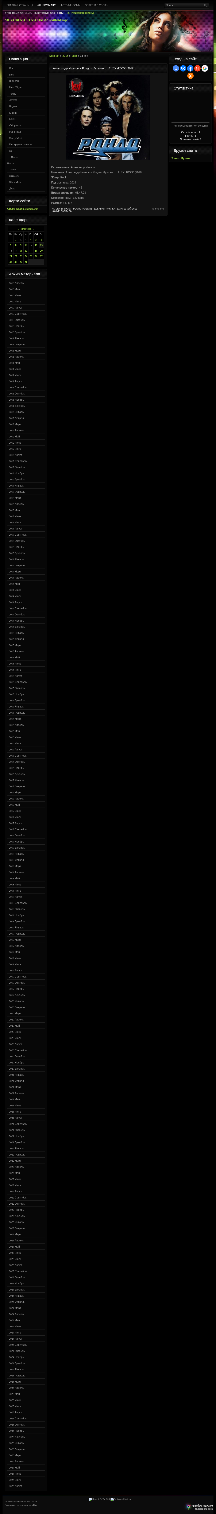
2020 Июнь (15, 1031)
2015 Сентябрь (18, 682)
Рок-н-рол (15, 131)
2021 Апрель (16, 1093)
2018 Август (15, 896)
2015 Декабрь (17, 700)
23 (21, 256)
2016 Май (14, 731)
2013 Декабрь (17, 553)
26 (36, 256)
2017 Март (15, 792)
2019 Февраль (17, 933)
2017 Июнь (15, 810)
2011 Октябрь (17, 393)
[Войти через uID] (176, 68)
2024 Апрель (16, 1314)
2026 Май (14, 1467)
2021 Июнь (15, 1105)
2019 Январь (16, 927)
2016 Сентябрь (18, 755)
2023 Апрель (16, 1240)
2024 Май (14, 1320)
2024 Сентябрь (18, 1344)
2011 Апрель (16, 356)
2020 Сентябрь (18, 1050)
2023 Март (15, 1234)
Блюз (12, 119)
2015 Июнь (15, 663)
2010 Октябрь (17, 319)
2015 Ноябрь (16, 694)
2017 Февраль (17, 786)
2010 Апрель (16, 283)
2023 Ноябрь (16, 1283)
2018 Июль (15, 890)
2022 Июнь (15, 1179)
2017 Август (15, 823)
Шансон (14, 81)
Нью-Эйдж (15, 87)
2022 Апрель (16, 1166)
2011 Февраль (17, 344)
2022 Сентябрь (18, 1197)
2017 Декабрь (17, 847)
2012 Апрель (16, 430)
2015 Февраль (17, 639)
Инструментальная (20, 144)
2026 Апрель (16, 1461)
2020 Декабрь (17, 1068)
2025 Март (15, 1381)
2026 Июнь (15, 1473)
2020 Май (14, 1025)
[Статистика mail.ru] (121, 1499)
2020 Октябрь (17, 1056)
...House (13, 157)
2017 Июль (15, 817)
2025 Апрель (16, 1387)
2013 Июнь (15, 516)
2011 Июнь (15, 369)
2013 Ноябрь (16, 547)
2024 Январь (16, 1295)
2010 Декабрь (17, 332)
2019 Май (14, 952)
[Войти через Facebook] (190, 68)
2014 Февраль (17, 565)
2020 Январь (16, 1001)
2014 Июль (15, 596)
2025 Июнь (15, 1400)
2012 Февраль (17, 418)
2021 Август (15, 1117)
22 (16, 256)
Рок (11, 68)
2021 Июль (15, 1111)
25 (31, 256)
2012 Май (14, 436)
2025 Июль (15, 1406)
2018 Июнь (15, 884)
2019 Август (15, 970)
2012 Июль (15, 448)
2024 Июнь (15, 1326)
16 (21, 250)
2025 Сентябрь (18, 1418)
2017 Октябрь (17, 835)
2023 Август (15, 1265)
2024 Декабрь (17, 1363)
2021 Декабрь (17, 1142)
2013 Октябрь (17, 540)
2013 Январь (16, 485)
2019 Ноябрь (16, 988)
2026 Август (15, 1486)
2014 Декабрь (17, 626)
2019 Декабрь (17, 995)
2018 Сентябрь (18, 903)
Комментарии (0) (62, 211)
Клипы (13, 112)
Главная (54, 55)
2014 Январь (16, 559)
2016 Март (15, 718)
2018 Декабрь (17, 921)
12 (36, 245)
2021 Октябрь (17, 1130)
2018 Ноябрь (16, 915)
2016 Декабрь (17, 774)
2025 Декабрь (17, 1436)
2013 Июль (15, 522)
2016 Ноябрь (16, 767)
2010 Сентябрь (18, 313)
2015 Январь (16, 632)
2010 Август (15, 307)
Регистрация (79, 13)
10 (26, 245)
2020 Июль (15, 1038)
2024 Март (15, 1308)
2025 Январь (16, 1369)
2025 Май (14, 1393)
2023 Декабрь (17, 1289)
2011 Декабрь (17, 405)
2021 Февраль (17, 1080)
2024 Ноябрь (16, 1357)
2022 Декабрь (17, 1216)
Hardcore (14, 175)
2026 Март (15, 1455)
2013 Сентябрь (18, 534)
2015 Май (14, 657)
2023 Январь (16, 1222)
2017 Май (14, 804)
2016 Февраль (17, 712)
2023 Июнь (15, 1252)
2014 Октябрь (17, 614)
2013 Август (15, 528)
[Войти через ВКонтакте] (183, 68)
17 (26, 250)
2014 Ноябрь (16, 620)
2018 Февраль (17, 860)
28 (10, 261)
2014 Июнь (15, 590)
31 (26, 261)
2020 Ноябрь (16, 1062)
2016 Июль (15, 743)
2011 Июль (15, 375)
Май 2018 (26, 228)
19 (36, 250)
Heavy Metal (15, 138)
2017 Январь (16, 780)
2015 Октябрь (17, 688)
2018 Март (15, 866)
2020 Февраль (17, 1007)
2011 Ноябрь (16, 399)
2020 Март (15, 1013)
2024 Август (15, 1338)
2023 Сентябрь (18, 1271)
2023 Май (14, 1246)
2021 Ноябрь (16, 1136)
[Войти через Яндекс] (197, 68)
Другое (13, 100)
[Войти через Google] (204, 68)
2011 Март (15, 350)
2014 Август (15, 602)
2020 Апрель (16, 1019)
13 (41, 245)
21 (10, 256)
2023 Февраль (17, 1228)
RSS (67, 13)
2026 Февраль (17, 1449)
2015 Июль (15, 669)
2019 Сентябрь (18, 976)
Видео (13, 106)
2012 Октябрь (17, 467)
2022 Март (15, 1160)
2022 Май (14, 1173)
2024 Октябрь (17, 1351)
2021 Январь (16, 1074)
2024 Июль (15, 1332)
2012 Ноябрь (16, 473)
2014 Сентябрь (18, 608)
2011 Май (14, 362)
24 (26, 256)
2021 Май (14, 1099)
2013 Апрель (16, 504)
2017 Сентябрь (18, 829)
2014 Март (15, 571)
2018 (65, 55)
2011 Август (15, 381)
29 (16, 261)
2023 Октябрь (17, 1277)
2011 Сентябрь (18, 387)
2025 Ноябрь (16, 1430)
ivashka (110, 209)
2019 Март (15, 939)
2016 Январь (16, 706)
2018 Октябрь (17, 909)
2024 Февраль (17, 1301)
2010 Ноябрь (16, 326)
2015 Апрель (16, 651)
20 (41, 250)
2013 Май (14, 510)
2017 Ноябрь (16, 841)
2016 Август (15, 749)
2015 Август (15, 675)
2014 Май (14, 583)
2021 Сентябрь (18, 1123)
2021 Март (15, 1087)
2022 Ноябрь (16, 1209)
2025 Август (15, 1412)
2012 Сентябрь (18, 461)
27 (41, 256)
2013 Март (15, 497)
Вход (90, 13)
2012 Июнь (15, 442)
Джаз (12, 188)
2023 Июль (15, 1258)
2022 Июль (15, 1185)
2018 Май (14, 878)
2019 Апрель (16, 945)
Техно (12, 93)
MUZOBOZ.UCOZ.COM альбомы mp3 (37, 19)
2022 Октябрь (17, 1203)
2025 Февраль (17, 1375)
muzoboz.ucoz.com (198, 1507)
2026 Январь (16, 1443)
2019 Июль (15, 964)
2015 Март (15, 645)
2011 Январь (16, 338)
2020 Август (15, 1044)
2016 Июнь (15, 737)
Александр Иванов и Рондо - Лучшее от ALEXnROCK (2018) (94, 68)
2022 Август (15, 1191)
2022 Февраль (17, 1154)
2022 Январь (16, 1148)
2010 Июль (15, 301)
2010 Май (14, 289)
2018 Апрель (16, 872)
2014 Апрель (16, 577)
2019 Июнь (15, 958)
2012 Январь (16, 412)
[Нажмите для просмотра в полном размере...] (108, 158)
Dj (10, 150)
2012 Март (15, 424)
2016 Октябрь (17, 761)
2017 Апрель (16, 798)
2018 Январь (16, 853)
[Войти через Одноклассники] (190, 76)
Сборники (15, 125)
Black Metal (15, 182)
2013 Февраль (17, 491)
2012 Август (15, 454)
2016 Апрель (16, 725)
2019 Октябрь (17, 982)
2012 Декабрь (17, 479)
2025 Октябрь (17, 1424)
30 (21, 261)
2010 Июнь (15, 295)
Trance (12, 169)
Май (74, 55)
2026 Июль (15, 1479)
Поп (11, 74)
